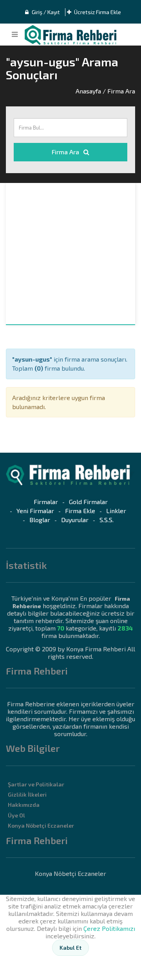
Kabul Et (70, 947)
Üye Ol (16, 815)
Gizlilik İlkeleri (27, 794)
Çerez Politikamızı (109, 928)
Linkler (116, 510)
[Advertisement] (70, 253)
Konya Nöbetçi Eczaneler (41, 825)
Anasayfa (88, 91)
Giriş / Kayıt (45, 12)
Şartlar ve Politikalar (36, 784)
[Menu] (15, 34)
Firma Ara (66, 151)
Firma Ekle (80, 510)
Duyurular (75, 519)
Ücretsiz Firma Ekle (97, 12)
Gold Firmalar (88, 501)
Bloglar (39, 519)
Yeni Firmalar (35, 510)
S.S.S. (106, 519)
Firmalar (46, 501)
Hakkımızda (24, 804)
